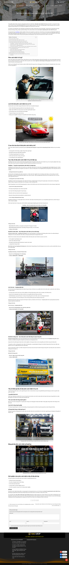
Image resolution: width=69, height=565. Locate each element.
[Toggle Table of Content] (35, 37)
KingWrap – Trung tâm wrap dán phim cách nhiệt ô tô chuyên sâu (21, 43)
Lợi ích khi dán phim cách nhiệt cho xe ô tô (16, 39)
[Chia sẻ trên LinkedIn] (38, 500)
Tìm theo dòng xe (20, 5)
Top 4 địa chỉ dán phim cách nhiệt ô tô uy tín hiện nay (19, 42)
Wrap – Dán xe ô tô (29, 5)
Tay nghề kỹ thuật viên (14, 48)
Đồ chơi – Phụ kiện (50, 5)
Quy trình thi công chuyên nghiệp (16, 50)
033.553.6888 (62, 2)
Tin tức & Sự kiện (34, 11)
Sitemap (45, 563)
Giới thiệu (14, 5)
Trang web (45, 521)
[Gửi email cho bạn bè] (34, 500)
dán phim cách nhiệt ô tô (54, 491)
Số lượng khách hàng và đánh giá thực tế (17, 51)
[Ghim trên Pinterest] (36, 500)
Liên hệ (60, 5)
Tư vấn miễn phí (62, 1)
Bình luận (11, 513)
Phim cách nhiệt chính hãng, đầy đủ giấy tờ (18, 49)
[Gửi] (12, 2)
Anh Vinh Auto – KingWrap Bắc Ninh (17, 45)
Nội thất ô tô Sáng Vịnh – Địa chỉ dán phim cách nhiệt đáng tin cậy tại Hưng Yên (23, 46)
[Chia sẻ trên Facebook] (31, 500)
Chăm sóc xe (37, 5)
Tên (10, 521)
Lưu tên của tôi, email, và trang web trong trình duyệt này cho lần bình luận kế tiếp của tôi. (26, 525)
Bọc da (43, 5)
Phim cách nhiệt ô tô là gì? (13, 38)
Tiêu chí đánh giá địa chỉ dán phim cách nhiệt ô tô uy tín (19, 47)
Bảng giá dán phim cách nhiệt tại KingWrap (17, 52)
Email (28, 521)
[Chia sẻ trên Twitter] (33, 500)
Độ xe (56, 5)
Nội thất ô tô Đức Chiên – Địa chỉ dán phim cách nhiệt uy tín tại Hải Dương (23, 44)
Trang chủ (9, 5)
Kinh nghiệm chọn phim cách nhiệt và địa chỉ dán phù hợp (19, 53)
